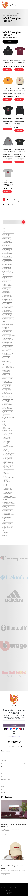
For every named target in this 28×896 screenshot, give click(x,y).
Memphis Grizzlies (7, 331)
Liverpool (6, 485)
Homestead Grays (7, 511)
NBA (4, 321)
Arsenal (6, 472)
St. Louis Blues (6, 403)
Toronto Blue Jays (7, 271)
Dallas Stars (6, 381)
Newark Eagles (6, 513)
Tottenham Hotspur (8, 494)
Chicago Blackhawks (8, 377)
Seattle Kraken (6, 401)
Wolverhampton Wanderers (10, 497)
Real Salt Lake (7, 459)
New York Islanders (7, 393)
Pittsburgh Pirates (7, 261)
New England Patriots (8, 306)
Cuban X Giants (6, 506)
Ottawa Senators (7, 396)
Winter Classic (6, 414)
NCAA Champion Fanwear (9, 417)
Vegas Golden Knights (8, 410)
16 (18, 202)
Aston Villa (6, 473)
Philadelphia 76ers (7, 342)
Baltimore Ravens (7, 280)
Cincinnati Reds (6, 241)
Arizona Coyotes (7, 370)
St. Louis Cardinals (7, 267)
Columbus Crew (7, 441)
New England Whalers (8, 526)
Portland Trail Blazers (8, 345)
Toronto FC (6, 467)
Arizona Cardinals (7, 277)
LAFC (5, 450)
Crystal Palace (7, 481)
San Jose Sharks (6, 400)
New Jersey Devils (7, 392)
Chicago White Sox (7, 239)
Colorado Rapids (7, 439)
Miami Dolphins (6, 303)
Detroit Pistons (6, 323)
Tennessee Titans (7, 318)
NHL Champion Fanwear (8, 367)
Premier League (7, 470)
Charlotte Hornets (7, 360)
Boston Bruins (6, 371)
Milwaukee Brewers (7, 253)
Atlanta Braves (6, 234)
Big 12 (4, 421)
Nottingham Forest (8, 492)
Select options (7, 69)
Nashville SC (6, 451)
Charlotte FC (7, 437)
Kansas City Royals (7, 248)
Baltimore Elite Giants (8, 502)
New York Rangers (7, 395)
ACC (4, 418)
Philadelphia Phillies (7, 260)
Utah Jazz (5, 350)
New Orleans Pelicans (8, 336)
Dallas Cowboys (6, 288)
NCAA (19, 13)
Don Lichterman (16, 829)
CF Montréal (6, 435)
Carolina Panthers (7, 282)
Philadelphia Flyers (7, 397)
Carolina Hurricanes (7, 375)
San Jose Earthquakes (9, 462)
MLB (4, 231)
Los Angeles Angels (7, 249)
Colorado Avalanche (7, 378)
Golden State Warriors (8, 324)
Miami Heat (5, 332)
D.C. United (6, 442)
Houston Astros (6, 246)
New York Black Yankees (8, 514)
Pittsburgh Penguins (8, 399)
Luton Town (6, 487)
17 (4, 204)
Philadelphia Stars (7, 517)
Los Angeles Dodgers (8, 250)
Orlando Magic (6, 341)
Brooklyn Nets (6, 358)
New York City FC (7, 454)
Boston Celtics (6, 357)
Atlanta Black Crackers (8, 500)
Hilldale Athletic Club (7, 510)
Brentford (6, 476)
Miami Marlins (6, 252)
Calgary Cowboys (7, 523)
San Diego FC (7, 461)
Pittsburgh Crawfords (8, 518)
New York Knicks (7, 338)
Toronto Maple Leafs (8, 405)
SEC (4, 427)
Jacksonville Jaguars (7, 296)
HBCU (4, 425)
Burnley (6, 479)
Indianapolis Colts (7, 295)
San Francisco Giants (8, 264)
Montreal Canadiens (7, 389)
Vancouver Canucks (7, 408)
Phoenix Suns (6, 343)
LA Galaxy (6, 449)
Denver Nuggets (7, 351)
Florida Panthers (7, 385)
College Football (5, 830)
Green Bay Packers (7, 292)
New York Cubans (7, 516)
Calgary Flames (6, 374)
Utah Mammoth (6, 407)
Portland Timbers (8, 458)
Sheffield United (7, 493)
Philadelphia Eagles (7, 311)
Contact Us (5, 535)
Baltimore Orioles (7, 235)
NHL (4, 364)
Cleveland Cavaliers (7, 362)
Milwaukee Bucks (7, 334)
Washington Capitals (7, 411)
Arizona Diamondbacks (8, 233)
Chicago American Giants (9, 505)
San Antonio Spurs (7, 347)
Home (5, 13)
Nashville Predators (7, 390)
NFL (3, 274)
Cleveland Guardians (7, 242)
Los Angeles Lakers (7, 330)
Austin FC (6, 434)
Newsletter (5, 532)
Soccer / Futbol (6, 428)
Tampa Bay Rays (7, 268)
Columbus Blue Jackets (8, 379)
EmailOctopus (17, 736)
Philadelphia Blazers (7, 527)
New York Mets (6, 256)
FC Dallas (6, 445)
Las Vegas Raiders (7, 302)
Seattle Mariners (7, 265)
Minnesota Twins (7, 254)
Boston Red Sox (7, 237)
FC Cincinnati (7, 443)
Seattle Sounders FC (8, 463)
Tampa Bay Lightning (8, 404)
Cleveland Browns (7, 287)
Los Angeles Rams (7, 299)
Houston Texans (7, 293)
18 (8, 204)
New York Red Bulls (8, 455)
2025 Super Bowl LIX (7, 276)
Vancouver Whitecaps (9, 469)
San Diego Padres (7, 263)
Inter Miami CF (7, 447)
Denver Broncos (7, 289)
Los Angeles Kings (7, 386)
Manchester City (7, 488)
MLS (4, 431)
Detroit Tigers (6, 245)
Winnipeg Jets (6, 412)
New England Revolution (9, 453)
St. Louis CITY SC (7, 466)
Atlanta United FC (8, 433)
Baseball (24, 870)
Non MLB (5, 499)
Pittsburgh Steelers (7, 313)
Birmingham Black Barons (9, 503)
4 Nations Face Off (7, 366)
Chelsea (6, 480)
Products (12, 13)
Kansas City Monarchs (8, 509)
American (5, 420)
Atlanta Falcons (6, 278)
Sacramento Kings (7, 346)
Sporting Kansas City (8, 465)
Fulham (5, 484)
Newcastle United (8, 490)
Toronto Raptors (7, 349)
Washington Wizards (8, 353)
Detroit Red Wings (7, 382)
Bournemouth (7, 475)
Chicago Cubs (6, 238)
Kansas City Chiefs (7, 298)
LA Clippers (5, 328)
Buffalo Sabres (6, 373)
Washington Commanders (9, 319)
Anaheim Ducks (6, 368)
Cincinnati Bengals (7, 285)
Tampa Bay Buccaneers (8, 317)
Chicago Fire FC (7, 438)
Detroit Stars (6, 507)
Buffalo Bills (6, 281)
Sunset (4, 533)
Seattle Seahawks (7, 315)
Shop (4, 228)
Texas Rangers (6, 269)
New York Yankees (7, 257)
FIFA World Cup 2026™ (8, 430)
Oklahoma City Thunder (8, 339)
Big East (5, 422)
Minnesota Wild (6, 388)
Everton (6, 482)
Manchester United (8, 489)
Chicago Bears (6, 284)
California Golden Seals (8, 522)
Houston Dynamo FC (8, 446)
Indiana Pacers (6, 327)
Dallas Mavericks (7, 354)
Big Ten (5, 424)
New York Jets (6, 310)
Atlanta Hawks (6, 356)
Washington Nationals (8, 272)
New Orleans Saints (7, 307)
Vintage (4, 229)
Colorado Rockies (7, 244)
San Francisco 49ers (7, 314)
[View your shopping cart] (12, 5)
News (4, 530)
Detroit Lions (6, 291)
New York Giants (7, 308)
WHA (4, 520)
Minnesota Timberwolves (9, 335)
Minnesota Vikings (7, 304)
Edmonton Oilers (7, 384)
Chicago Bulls (6, 361)
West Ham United (8, 496)
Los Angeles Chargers (8, 300)
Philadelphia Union (8, 457)
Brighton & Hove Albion (9, 477)
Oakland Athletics (7, 259)
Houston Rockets (7, 325)
